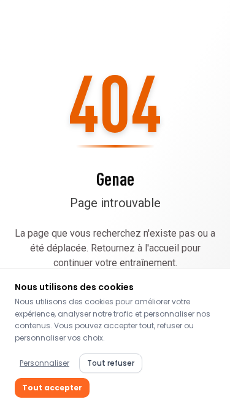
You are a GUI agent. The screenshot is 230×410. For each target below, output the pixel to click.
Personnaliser (44, 363)
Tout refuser (110, 363)
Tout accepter (52, 387)
